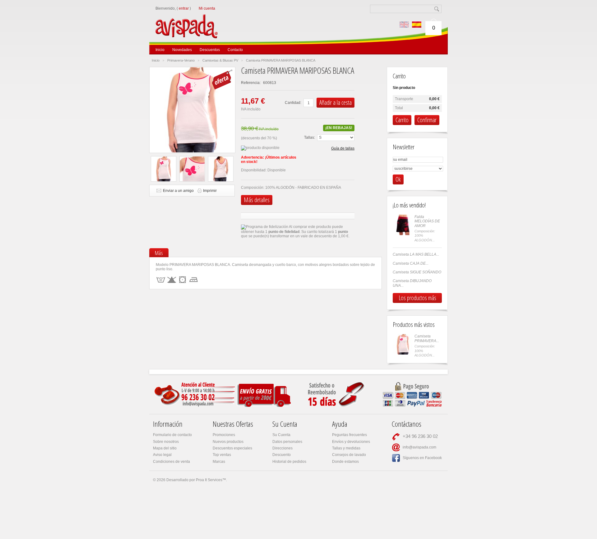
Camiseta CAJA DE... (410, 263)
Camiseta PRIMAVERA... (426, 338)
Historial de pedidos (289, 461)
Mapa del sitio (165, 448)
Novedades (182, 50)
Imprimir (210, 190)
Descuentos (210, 50)
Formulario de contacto (172, 435)
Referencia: (251, 83)
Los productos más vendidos (417, 298)
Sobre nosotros (166, 441)
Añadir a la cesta (335, 102)
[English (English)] (404, 24)
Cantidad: (293, 102)
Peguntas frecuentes (349, 435)
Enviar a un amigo (178, 190)
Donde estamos (345, 461)
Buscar (437, 9)
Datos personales (287, 441)
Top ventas (222, 455)
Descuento (281, 455)
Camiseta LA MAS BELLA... (416, 254)
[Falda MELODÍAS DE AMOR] (403, 225)
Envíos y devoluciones (351, 441)
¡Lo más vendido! (409, 205)
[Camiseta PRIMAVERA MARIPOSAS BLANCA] (163, 169)
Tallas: (309, 137)
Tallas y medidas (346, 448)
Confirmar (427, 120)
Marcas (219, 461)
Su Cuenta (281, 435)
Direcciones (282, 448)
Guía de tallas (342, 148)
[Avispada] (197, 18)
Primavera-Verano (181, 60)
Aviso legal (162, 455)
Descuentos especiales (232, 448)
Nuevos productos (228, 441)
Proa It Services (209, 480)
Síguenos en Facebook (422, 458)
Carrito (399, 76)
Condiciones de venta (171, 461)
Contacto (235, 50)
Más (159, 253)
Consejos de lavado (349, 455)
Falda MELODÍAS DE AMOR (427, 221)
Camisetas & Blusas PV (220, 60)
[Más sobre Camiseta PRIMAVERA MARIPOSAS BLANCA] (403, 344)
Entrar (184, 8)
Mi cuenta (207, 8)
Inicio (159, 50)
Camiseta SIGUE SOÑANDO (417, 272)
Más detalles (257, 200)
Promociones (224, 435)
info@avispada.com (419, 447)
